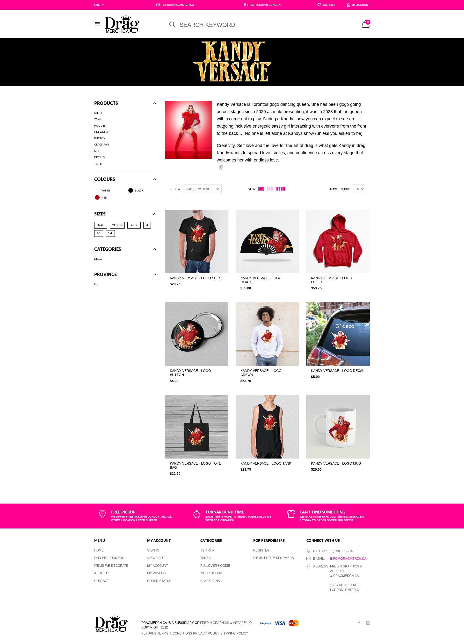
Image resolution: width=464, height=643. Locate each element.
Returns (148, 633)
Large (134, 225)
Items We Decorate (111, 565)
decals (99, 157)
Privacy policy (206, 633)
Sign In (153, 550)
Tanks (205, 558)
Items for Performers (273, 558)
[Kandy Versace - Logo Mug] (338, 427)
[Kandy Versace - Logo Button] (196, 334)
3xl (110, 233)
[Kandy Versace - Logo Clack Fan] (267, 241)
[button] (197, 294)
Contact (101, 581)
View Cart (156, 558)
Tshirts (207, 550)
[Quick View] (221, 225)
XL (147, 225)
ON (96, 284)
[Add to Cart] (228, 294)
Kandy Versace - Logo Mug (336, 463)
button (99, 138)
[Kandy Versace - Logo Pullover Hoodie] (338, 241)
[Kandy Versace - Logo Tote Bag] (196, 427)
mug (97, 150)
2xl (98, 233)
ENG (97, 4)
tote (98, 163)
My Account (157, 565)
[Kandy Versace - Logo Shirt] (196, 241)
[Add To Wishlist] (221, 215)
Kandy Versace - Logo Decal (337, 371)
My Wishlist (157, 573)
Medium (117, 225)
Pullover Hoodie (215, 565)
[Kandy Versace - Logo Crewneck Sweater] (267, 334)
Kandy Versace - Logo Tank (265, 463)
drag (98, 258)
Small (100, 225)
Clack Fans (210, 581)
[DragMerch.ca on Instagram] (368, 623)
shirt (98, 112)
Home (99, 550)
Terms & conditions (174, 633)
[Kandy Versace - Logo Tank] (267, 427)
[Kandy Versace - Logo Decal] (338, 334)
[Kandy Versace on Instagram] (221, 168)
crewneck (101, 131)
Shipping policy (234, 633)
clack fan (101, 144)
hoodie (99, 125)
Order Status (159, 581)
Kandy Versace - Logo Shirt (196, 278)
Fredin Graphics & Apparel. (224, 623)
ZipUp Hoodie (211, 573)
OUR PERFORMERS (109, 558)
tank (97, 119)
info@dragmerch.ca (348, 558)
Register (261, 550)
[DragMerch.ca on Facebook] (358, 623)
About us (102, 573)
